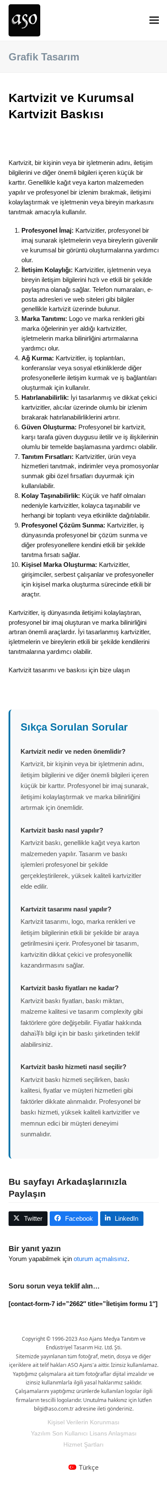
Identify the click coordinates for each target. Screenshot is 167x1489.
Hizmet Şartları (83, 1444)
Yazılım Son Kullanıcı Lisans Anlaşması (84, 1433)
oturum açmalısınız (101, 1258)
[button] (154, 20)
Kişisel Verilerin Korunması (83, 1422)
